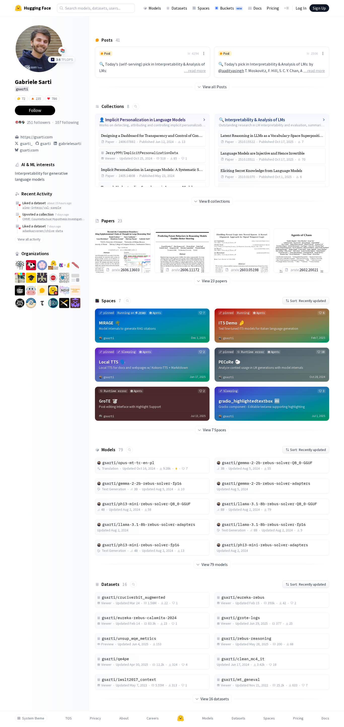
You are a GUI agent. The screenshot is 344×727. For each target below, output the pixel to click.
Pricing (273, 8)
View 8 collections (214, 201)
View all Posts (215, 86)
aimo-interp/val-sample (41, 207)
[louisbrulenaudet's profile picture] (20, 122)
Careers (153, 718)
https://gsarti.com (36, 136)
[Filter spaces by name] (127, 301)
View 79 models (214, 564)
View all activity (29, 239)
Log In (301, 8)
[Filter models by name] (129, 450)
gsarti (45, 143)
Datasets (179, 8)
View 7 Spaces (214, 429)
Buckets (231, 8)
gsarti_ (26, 143)
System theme (33, 718)
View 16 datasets (214, 698)
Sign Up (319, 8)
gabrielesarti (70, 143)
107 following (67, 122)
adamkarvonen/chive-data (42, 231)
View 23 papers (214, 280)
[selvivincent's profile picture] (23, 122)
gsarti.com (29, 150)
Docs (257, 8)
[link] (152, 62)
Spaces (204, 8)
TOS (68, 718)
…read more (195, 70)
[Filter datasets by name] (133, 584)
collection (46, 214)
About (123, 718)
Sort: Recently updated (308, 300)
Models (155, 8)
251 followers (38, 122)
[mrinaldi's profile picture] (17, 122)
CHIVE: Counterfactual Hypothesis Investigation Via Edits (54, 219)
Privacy (95, 718)
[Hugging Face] (180, 718)
